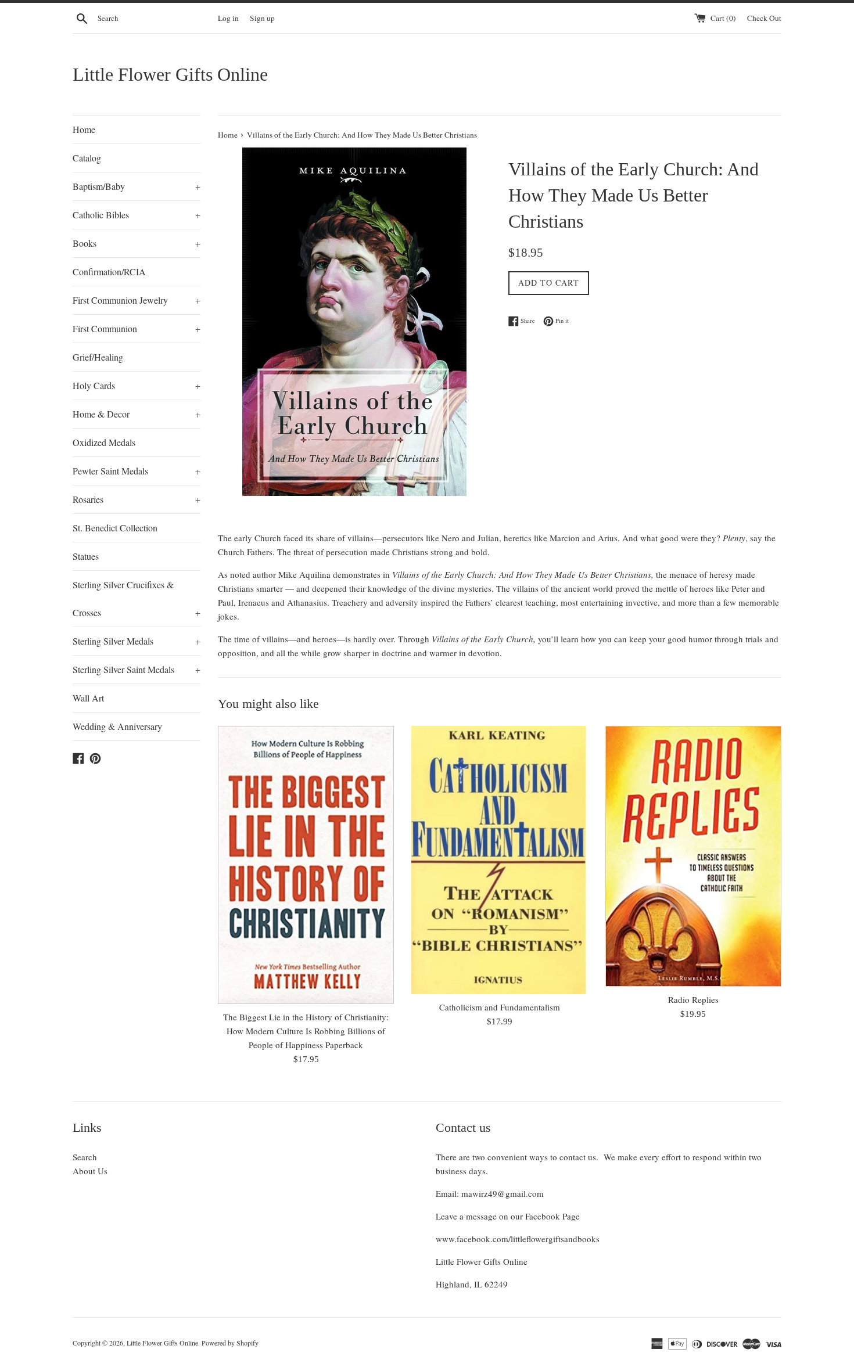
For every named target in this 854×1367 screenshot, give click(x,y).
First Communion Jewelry (136, 300)
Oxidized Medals (104, 442)
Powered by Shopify (230, 1342)
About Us (90, 1171)
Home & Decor (136, 414)
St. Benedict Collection (115, 527)
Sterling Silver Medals (136, 641)
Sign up (262, 18)
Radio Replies (693, 999)
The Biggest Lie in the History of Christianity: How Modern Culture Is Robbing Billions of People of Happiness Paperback (306, 1031)
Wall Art (88, 698)
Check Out (764, 18)
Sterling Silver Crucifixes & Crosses (136, 598)
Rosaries (136, 499)
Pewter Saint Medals (136, 471)
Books (136, 243)
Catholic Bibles (136, 214)
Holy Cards (136, 385)
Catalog (87, 158)
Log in (228, 18)
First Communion (136, 328)
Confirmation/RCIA (109, 271)
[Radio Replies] (693, 856)
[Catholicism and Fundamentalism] (499, 860)
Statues (86, 556)
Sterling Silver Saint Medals (136, 669)
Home (84, 129)
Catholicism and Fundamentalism (499, 1007)
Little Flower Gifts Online (170, 74)
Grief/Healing (98, 357)
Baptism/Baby (136, 186)
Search (85, 1157)
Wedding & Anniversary (117, 726)
